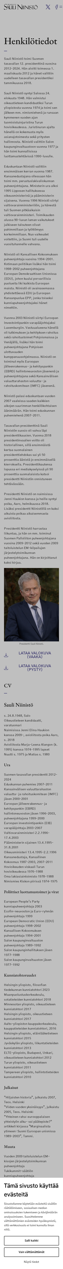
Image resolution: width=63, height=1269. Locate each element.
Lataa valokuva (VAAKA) (35, 655)
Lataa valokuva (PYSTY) (35, 668)
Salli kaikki (31, 1240)
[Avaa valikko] (61, 7)
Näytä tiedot (31, 1262)
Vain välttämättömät (31, 1252)
